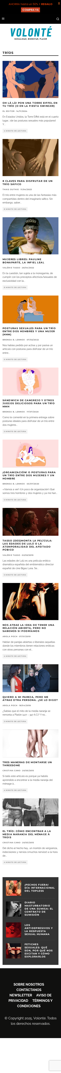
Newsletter (20, 995)
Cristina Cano (12, 770)
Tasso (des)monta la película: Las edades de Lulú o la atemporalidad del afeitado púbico (27, 545)
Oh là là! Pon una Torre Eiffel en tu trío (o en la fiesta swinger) (30, 104)
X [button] (59, 3)
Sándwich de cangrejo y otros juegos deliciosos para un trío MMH (29, 403)
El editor (9, 111)
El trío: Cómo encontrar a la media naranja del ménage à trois (27, 834)
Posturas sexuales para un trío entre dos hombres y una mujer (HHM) (29, 331)
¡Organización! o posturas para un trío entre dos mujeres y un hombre (29, 475)
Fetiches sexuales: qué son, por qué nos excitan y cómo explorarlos (39, 950)
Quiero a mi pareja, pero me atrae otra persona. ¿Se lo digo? (30, 698)
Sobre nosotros (29, 984)
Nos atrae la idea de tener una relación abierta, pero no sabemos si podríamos (28, 628)
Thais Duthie (11, 189)
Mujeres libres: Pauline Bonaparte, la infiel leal (23, 261)
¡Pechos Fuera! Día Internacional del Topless (40, 887)
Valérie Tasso (11, 268)
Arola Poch (10, 636)
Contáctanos (28, 990)
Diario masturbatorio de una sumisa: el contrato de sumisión (39, 908)
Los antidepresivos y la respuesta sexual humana (39, 930)
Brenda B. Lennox (14, 340)
